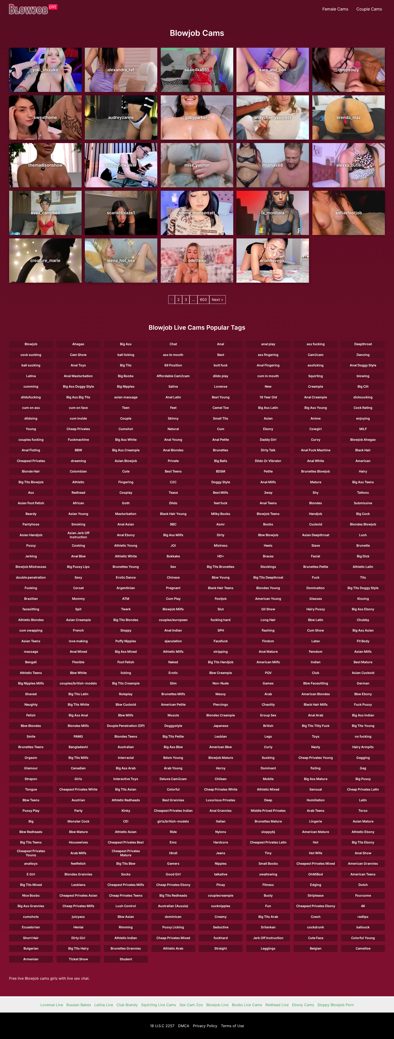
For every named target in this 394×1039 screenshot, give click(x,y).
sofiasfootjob (348, 212)
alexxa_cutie (348, 165)
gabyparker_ (197, 117)
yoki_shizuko (45, 69)
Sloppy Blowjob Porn (335, 1004)
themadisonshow (45, 165)
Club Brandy (127, 1004)
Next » (217, 299)
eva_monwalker (121, 165)
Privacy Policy (205, 1025)
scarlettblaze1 (121, 212)
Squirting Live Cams (158, 1004)
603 (203, 299)
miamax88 (272, 165)
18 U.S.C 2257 (162, 1025)
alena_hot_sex (121, 260)
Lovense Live (51, 1004)
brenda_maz (349, 117)
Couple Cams (369, 9)
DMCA (183, 1025)
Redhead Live (277, 1004)
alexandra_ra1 (121, 69)
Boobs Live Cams (247, 1004)
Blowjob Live (217, 1004)
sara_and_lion (272, 69)
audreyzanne (121, 117)
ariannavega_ (273, 260)
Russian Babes (78, 1004)
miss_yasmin (197, 165)
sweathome (45, 117)
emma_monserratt (197, 212)
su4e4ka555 (196, 69)
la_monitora (272, 212)
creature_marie (45, 260)
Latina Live (103, 1004)
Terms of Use (232, 1025)
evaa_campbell (45, 212)
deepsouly (348, 69)
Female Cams (335, 9)
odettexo (197, 260)
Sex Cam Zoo (191, 1004)
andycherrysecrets (272, 117)
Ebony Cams (303, 1004)
